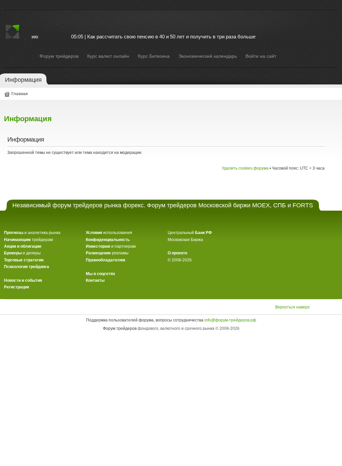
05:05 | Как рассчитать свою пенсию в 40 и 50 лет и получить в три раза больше (156, 36)
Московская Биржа (185, 239)
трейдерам (28, 239)
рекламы (107, 253)
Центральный (190, 232)
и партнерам (111, 246)
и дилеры (22, 253)
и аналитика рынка (32, 232)
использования (109, 232)
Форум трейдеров (120, 328)
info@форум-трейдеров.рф (230, 320)
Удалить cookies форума (245, 168)
